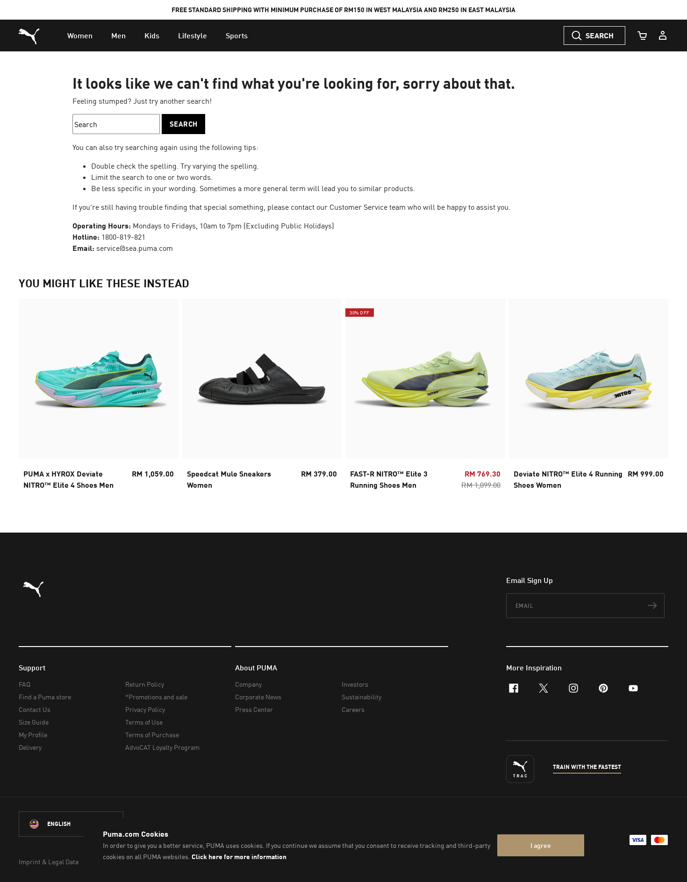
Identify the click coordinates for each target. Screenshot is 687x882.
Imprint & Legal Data (49, 862)
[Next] (653, 397)
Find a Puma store (45, 697)
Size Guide (34, 722)
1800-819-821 (123, 237)
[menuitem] (80, 35)
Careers (353, 709)
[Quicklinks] (662, 35)
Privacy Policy (145, 709)
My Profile (33, 735)
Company (248, 684)
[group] (99, 397)
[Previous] (34, 397)
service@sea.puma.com (134, 248)
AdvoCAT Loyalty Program (162, 747)
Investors (355, 684)
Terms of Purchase (152, 735)
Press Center (254, 709)
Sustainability (361, 697)
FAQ (24, 684)
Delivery (30, 747)
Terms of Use (144, 722)
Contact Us (34, 709)
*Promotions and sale (156, 697)
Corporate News (258, 697)
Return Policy (144, 684)
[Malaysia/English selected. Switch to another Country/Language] (71, 824)
